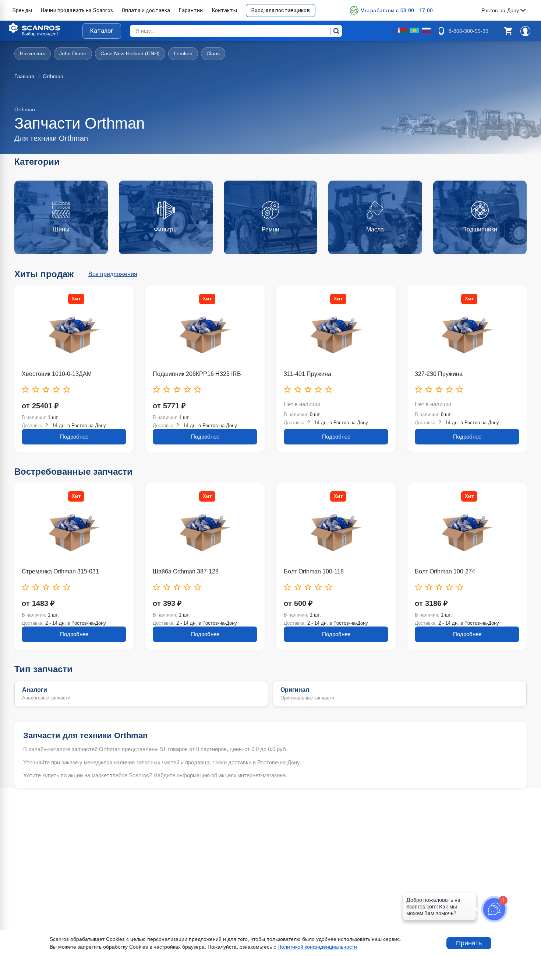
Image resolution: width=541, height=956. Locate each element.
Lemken (183, 53)
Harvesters (32, 53)
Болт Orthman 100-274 (445, 571)
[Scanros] (45, 28)
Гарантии (191, 10)
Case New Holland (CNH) (130, 53)
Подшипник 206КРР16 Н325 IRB (197, 374)
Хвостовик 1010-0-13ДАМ (57, 374)
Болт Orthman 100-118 (314, 571)
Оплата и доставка (146, 10)
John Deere (72, 53)
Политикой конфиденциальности (317, 947)
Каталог (101, 30)
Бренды (22, 10)
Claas (213, 53)
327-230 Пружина (439, 374)
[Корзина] (508, 31)
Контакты (224, 10)
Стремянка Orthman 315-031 (60, 571)
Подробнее (74, 436)
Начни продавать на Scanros (77, 10)
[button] (508, 31)
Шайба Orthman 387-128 (186, 571)
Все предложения (112, 274)
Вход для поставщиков (280, 10)
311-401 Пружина (307, 374)
